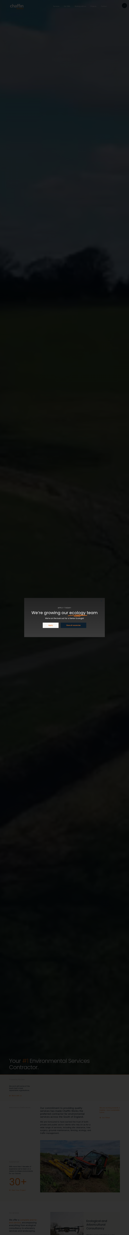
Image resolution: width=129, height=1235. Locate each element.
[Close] (101, 601)
